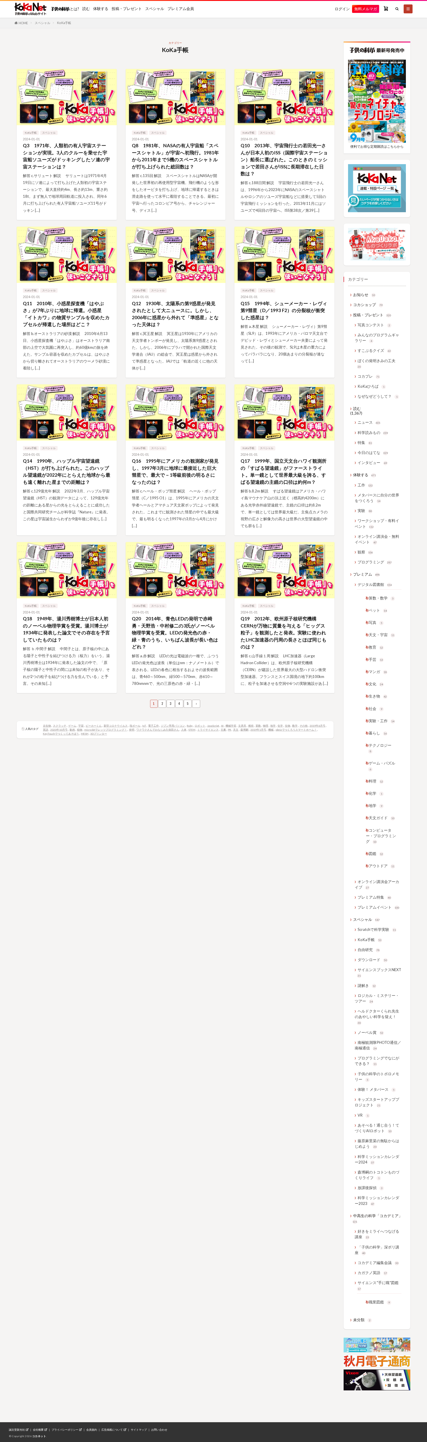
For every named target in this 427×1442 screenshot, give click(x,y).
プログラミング (375, 562)
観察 (365, 552)
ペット (378, 610)
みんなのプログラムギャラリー (377, 338)
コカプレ (368, 376)
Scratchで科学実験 (377, 929)
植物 (79, 729)
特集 (365, 442)
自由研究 (368, 949)
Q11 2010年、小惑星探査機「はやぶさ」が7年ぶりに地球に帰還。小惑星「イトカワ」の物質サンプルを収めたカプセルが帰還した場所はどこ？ (66, 314)
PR (229, 729)
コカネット (39, 1436)
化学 (280, 725)
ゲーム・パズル (382, 766)
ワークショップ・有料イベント (377, 523)
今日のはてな (373, 452)
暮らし (378, 733)
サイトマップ (139, 1429)
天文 (235, 729)
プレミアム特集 (374, 897)
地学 (273, 725)
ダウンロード (372, 959)
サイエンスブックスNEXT (379, 972)
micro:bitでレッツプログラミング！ (105, 729)
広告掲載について (112, 1429)
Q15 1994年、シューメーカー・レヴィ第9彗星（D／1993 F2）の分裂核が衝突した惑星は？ (284, 310)
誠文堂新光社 (17, 1429)
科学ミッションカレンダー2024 (377, 1159)
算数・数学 (381, 598)
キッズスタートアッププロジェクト (377, 1102)
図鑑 (376, 853)
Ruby (190, 725)
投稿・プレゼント (127, 8)
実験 (365, 510)
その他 (304, 725)
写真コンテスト (374, 325)
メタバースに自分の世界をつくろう (377, 498)
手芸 (376, 659)
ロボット (200, 725)
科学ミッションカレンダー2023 (377, 1200)
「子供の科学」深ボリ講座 (377, 1250)
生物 (287, 725)
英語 (45, 729)
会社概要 (38, 1429)
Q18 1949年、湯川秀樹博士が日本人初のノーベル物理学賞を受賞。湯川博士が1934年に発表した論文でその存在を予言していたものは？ (66, 629)
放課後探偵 (370, 1187)
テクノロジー (380, 748)
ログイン (342, 8)
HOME (23, 23)
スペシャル (154, 8)
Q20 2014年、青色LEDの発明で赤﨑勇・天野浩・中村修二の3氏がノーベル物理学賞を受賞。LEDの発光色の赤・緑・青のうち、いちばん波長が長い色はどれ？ (175, 632)
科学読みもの (373, 432)
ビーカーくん (94, 725)
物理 (265, 725)
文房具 (242, 725)
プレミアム (366, 574)
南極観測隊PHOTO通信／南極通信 (378, 1045)
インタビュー (372, 462)
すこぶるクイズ (374, 350)
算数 (258, 725)
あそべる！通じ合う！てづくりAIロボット (377, 1128)
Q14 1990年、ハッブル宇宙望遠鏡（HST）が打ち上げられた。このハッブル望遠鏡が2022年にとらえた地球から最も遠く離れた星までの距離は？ (66, 471)
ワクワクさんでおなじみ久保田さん (157, 729)
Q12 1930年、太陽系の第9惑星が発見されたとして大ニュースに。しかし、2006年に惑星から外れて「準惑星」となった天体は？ (175, 314)
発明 (131, 729)
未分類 (362, 1319)
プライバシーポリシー (65, 1429)
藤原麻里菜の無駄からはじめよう (377, 1143)
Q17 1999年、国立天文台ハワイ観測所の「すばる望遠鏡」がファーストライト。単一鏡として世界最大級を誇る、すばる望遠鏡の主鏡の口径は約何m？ (283, 471)
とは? (74, 8)
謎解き (367, 985)
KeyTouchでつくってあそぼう (61, 733)
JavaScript (213, 725)
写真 (375, 622)
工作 (365, 485)
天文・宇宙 (381, 634)
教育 (376, 647)
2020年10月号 (59, 729)
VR (363, 1115)
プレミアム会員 (180, 8)
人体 (183, 729)
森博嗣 (244, 729)
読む (86, 8)
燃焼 (251, 725)
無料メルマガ (365, 8)
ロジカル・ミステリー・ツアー (377, 998)
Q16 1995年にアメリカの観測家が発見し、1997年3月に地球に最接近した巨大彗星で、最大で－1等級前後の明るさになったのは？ (175, 471)
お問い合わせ (159, 1429)
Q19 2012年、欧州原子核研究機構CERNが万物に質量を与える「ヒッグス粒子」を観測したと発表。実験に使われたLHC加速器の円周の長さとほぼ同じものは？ (284, 632)
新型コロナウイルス (116, 725)
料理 (376, 781)
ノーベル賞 (370, 1032)
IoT (144, 725)
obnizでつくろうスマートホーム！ (296, 729)
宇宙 (81, 725)
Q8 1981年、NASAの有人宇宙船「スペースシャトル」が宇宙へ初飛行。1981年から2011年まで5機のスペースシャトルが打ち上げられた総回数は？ (175, 156)
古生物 (47, 725)
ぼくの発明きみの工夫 (376, 363)
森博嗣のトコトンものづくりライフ (377, 1175)
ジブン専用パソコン (173, 725)
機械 (271, 729)
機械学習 (231, 725)
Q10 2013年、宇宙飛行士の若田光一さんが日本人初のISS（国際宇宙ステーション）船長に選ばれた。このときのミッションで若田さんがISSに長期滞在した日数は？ (284, 159)
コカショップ (368, 304)
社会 (375, 708)
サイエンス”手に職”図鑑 (378, 1285)
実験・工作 (381, 720)
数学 (295, 725)
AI (222, 725)
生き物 (378, 696)
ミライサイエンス (208, 729)
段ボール (135, 725)
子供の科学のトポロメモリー (377, 1076)
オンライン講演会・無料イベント (377, 539)
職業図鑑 (379, 1302)
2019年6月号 (317, 725)
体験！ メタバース (376, 1089)
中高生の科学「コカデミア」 (377, 1218)
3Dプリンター (98, 733)
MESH (84, 733)
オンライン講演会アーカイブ (377, 884)
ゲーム (72, 725)
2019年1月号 (258, 729)
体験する (100, 8)
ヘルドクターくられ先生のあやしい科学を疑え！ (377, 1016)
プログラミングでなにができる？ (377, 1061)
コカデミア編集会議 (378, 1262)
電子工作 (153, 725)
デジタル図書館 (375, 584)
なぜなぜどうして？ (378, 396)
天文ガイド (381, 817)
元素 (223, 729)
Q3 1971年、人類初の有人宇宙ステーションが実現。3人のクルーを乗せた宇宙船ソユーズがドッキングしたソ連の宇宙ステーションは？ (66, 156)
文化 (376, 684)
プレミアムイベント (378, 907)
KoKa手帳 (64, 23)
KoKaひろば (371, 386)
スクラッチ (59, 725)
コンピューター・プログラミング (381, 836)
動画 (72, 729)
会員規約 (91, 1429)
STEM (191, 729)
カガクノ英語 (372, 1272)
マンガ (378, 671)
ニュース (369, 422)
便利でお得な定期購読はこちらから (377, 146)
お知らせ (364, 294)
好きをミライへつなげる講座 (377, 1234)
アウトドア (381, 865)
